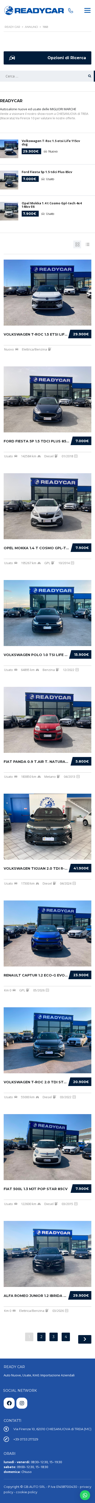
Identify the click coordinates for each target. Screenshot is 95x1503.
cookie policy (26, 1492)
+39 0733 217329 (25, 1439)
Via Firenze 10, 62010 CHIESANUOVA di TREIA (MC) (52, 1429)
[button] (85, 1495)
